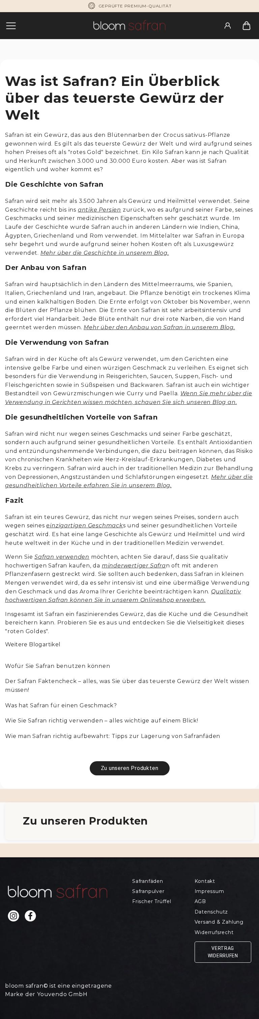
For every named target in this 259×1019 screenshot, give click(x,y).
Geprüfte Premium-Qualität (135, 5)
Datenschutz (211, 912)
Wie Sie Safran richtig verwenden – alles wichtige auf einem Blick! (101, 720)
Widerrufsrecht (214, 932)
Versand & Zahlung (219, 922)
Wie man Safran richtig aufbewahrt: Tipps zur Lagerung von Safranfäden (112, 736)
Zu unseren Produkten (130, 768)
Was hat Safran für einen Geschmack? (61, 705)
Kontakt (205, 881)
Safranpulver (148, 891)
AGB (200, 901)
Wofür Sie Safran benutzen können (57, 666)
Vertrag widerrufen (223, 952)
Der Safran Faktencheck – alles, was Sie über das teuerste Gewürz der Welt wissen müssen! (127, 685)
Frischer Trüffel (151, 901)
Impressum (209, 891)
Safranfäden (147, 881)
